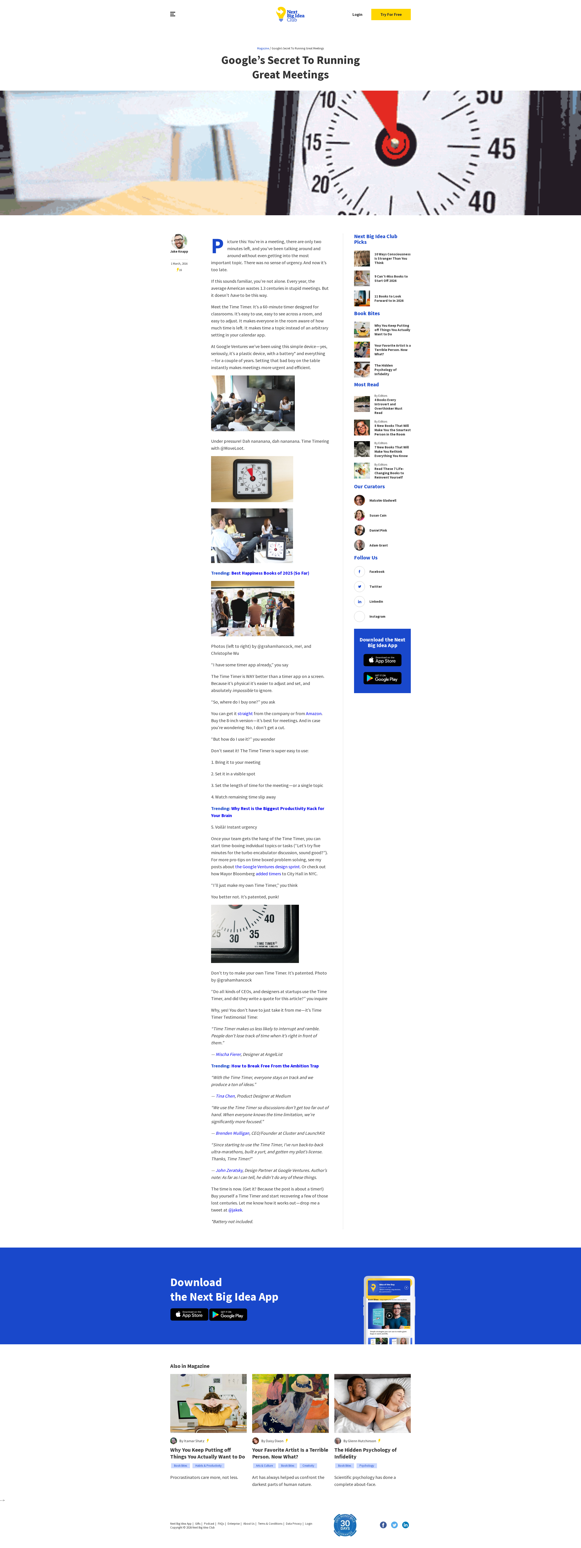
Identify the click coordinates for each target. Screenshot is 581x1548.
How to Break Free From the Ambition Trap (275, 1066)
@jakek (235, 1210)
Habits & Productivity (208, 1466)
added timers (268, 873)
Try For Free (391, 14)
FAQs (221, 1524)
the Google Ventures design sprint (267, 866)
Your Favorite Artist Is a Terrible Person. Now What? (290, 1453)
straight (245, 713)
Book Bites (180, 1466)
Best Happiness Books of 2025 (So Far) (270, 573)
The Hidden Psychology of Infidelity (365, 1453)
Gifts (197, 1524)
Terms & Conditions (270, 1524)
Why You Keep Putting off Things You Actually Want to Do (207, 1453)
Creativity (308, 1466)
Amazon (314, 713)
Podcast (209, 1524)
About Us (248, 1524)
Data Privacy (294, 1524)
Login (357, 14)
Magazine (263, 48)
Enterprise (234, 1524)
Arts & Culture (264, 1466)
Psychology (366, 1466)
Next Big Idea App (181, 1524)
